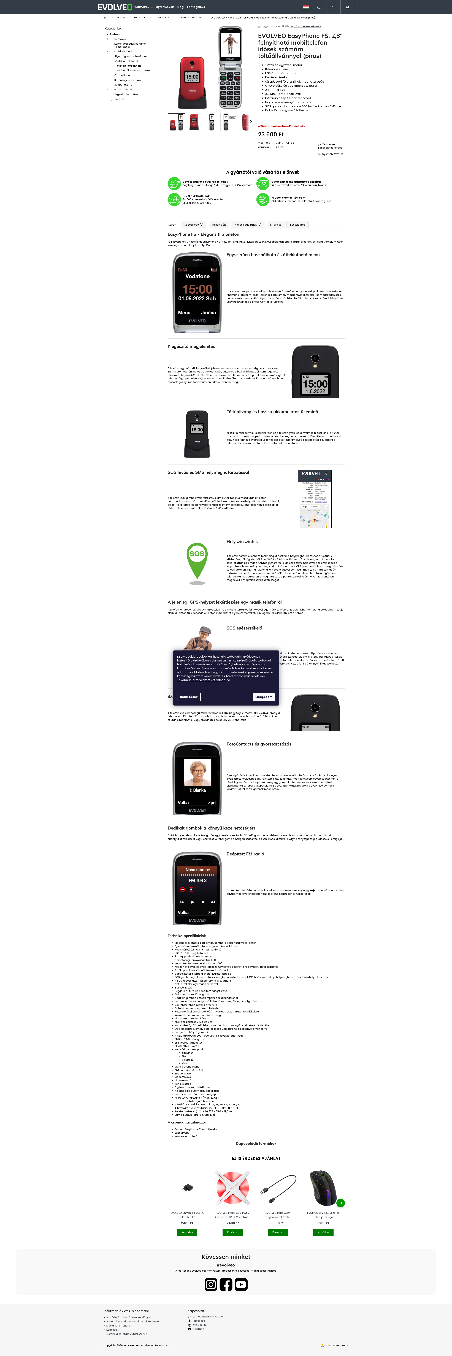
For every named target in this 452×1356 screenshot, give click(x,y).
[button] (187, 1230)
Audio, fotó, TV (123, 85)
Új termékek (117, 99)
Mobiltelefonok (123, 51)
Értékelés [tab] (275, 224)
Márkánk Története (118, 1325)
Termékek (119, 39)
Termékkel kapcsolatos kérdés (330, 146)
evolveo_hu (200, 1325)
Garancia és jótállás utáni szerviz (126, 1334)
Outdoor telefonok (126, 61)
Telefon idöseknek (128, 65)
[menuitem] (143, 7)
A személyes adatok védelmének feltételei (132, 1321)
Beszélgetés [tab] (297, 224)
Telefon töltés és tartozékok (132, 70)
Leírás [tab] (172, 224)
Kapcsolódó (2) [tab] (194, 224)
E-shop (115, 34)
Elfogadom (263, 697)
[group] (187, 1203)
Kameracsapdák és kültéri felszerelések (130, 45)
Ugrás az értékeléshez (306, 26)
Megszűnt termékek (125, 94)
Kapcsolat (112, 1329)
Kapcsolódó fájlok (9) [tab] (248, 224)
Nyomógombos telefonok (131, 56)
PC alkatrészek (123, 89)
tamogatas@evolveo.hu (208, 1316)
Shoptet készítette (336, 1345)
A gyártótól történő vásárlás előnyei (128, 1317)
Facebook (199, 1321)
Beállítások (189, 697)
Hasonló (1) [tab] (219, 224)
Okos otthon (122, 75)
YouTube (198, 1329)
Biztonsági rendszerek (127, 80)
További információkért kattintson (201, 680)
